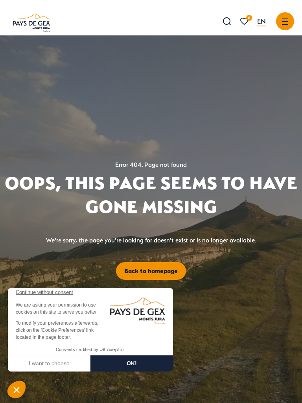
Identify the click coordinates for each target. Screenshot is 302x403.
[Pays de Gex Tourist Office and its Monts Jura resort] (31, 22)
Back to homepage (151, 271)
